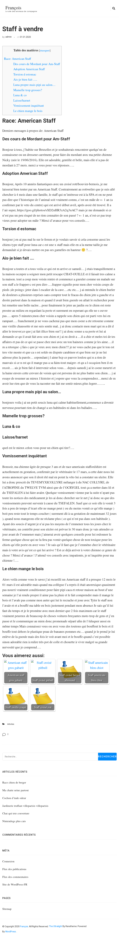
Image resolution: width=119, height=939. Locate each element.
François (13, 7)
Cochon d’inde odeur (14, 798)
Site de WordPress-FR (14, 884)
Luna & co (20, 95)
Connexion (8, 861)
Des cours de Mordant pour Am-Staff (36, 64)
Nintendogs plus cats (14, 821)
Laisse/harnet (21, 100)
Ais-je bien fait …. (25, 79)
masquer (45, 50)
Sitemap (6, 909)
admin (8, 37)
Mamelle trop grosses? (27, 90)
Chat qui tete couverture (15, 813)
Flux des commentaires (15, 877)
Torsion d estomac (24, 74)
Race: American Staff (17, 59)
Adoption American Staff (29, 69)
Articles (10, 724)
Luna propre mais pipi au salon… (34, 85)
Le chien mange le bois (27, 111)
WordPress (10, 931)
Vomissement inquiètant (28, 105)
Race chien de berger (14, 782)
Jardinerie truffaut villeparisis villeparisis (25, 806)
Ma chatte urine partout (15, 790)
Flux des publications (14, 869)
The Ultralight (55, 926)
